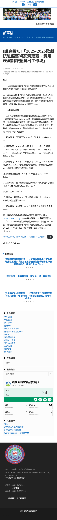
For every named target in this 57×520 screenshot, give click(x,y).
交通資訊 (10, 478)
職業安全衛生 (9, 340)
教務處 (7, 72)
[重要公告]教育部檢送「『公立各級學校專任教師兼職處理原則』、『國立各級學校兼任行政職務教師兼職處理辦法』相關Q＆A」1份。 (28, 262)
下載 (49, 237)
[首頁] (4, 37)
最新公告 (31, 1)
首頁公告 (6, 74)
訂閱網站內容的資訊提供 (14, 427)
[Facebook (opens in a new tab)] (23, 4)
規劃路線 (20, 478)
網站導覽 (40, 1)
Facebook (11, 498)
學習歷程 (8, 319)
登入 (6, 424)
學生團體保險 (9, 337)
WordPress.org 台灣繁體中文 (16, 433)
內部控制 (8, 346)
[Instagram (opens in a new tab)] (29, 4)
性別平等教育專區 (11, 328)
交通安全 (8, 334)
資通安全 (8, 349)
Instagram (21, 498)
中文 (15, 1)
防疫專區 (8, 325)
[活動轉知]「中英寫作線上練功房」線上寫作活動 (28, 276)
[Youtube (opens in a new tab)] (34, 4)
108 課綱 (8, 316)
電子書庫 (8, 352)
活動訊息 (14, 72)
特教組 (7, 69)
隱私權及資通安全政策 (28, 510)
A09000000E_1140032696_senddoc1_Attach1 (24, 236)
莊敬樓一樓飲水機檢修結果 (34, 72)
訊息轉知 (48, 72)
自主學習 (8, 322)
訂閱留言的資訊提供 (12, 430)
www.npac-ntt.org (11, 218)
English (22, 1)
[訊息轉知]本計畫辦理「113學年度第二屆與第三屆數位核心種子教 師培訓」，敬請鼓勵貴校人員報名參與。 (28, 296)
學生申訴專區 (9, 343)
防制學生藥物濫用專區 (13, 331)
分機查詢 (15, 488)
